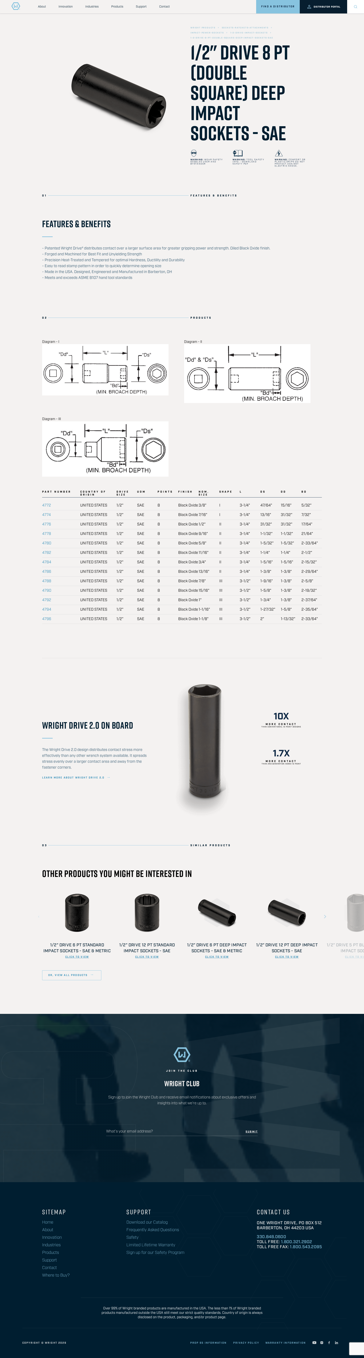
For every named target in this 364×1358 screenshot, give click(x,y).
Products (117, 7)
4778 (46, 533)
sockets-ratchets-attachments (245, 27)
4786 (46, 571)
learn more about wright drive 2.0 (73, 777)
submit (252, 1131)
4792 (46, 600)
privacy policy (246, 1343)
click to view (77, 957)
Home (47, 1222)
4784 (46, 562)
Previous (39, 917)
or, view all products (68, 975)
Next (325, 917)
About (42, 7)
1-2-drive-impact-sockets (249, 32)
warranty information (285, 1343)
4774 (46, 514)
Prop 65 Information (208, 1343)
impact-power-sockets (207, 32)
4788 (46, 581)
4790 (46, 590)
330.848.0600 (271, 1237)
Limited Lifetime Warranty (150, 1245)
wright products (202, 27)
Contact (164, 7)
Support (141, 7)
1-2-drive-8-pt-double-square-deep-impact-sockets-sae (231, 37)
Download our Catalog (147, 1222)
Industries (92, 7)
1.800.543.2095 (306, 1247)
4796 (46, 619)
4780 (46, 543)
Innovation (66, 7)
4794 (46, 609)
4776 (46, 524)
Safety (132, 1237)
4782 (46, 552)
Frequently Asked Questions (152, 1230)
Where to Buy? (56, 1275)
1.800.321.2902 (296, 1242)
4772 (46, 505)
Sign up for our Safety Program (155, 1252)
